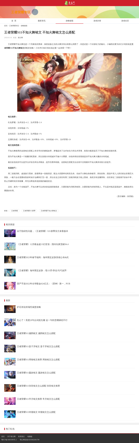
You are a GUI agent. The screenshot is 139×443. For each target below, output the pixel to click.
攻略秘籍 (24, 26)
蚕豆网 (20, 38)
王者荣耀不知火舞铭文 (49, 211)
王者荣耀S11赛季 (29, 211)
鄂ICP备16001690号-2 (9, 440)
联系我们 (21, 436)
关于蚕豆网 (11, 436)
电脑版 (29, 436)
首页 (5, 26)
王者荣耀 (14, 211)
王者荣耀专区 (14, 26)
